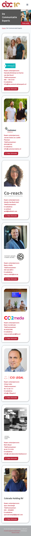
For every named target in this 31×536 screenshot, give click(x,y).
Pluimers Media (15, 532)
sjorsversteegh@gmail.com (13, 514)
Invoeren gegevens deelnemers (12, 530)
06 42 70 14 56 (9, 449)
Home (4, 28)
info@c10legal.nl (10, 393)
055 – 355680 (8, 510)
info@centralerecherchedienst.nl (15, 454)
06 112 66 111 (8, 388)
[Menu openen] (27, 4)
